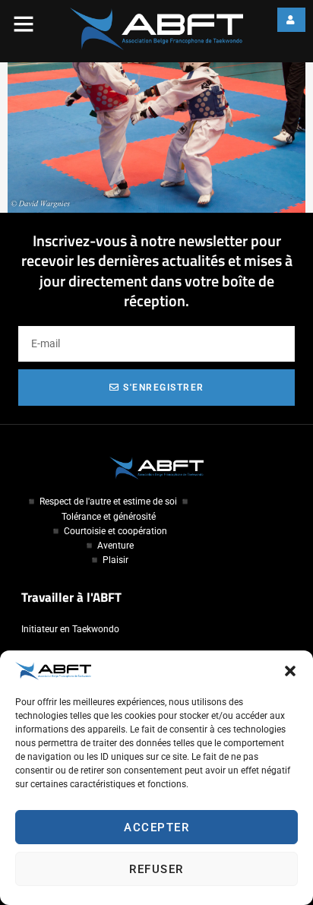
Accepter (156, 827)
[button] (290, 671)
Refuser (156, 869)
